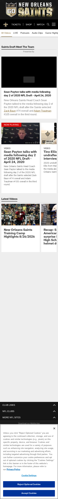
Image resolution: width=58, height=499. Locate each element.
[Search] (48, 24)
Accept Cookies (29, 493)
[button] (29, 79)
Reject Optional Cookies (29, 484)
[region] (29, 463)
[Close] (54, 431)
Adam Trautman (36, 110)
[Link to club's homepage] (5, 23)
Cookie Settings (29, 475)
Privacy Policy (37, 469)
